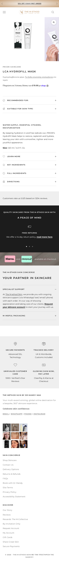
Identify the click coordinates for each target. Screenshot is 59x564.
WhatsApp (17, 414)
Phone (28, 414)
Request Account (11, 528)
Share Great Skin (11, 542)
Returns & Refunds (11, 474)
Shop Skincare (9, 460)
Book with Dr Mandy (13, 483)
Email (6, 414)
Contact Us (8, 465)
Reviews (7, 515)
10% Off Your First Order (29, 3)
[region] (29, 233)
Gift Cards (7, 537)
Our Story (7, 510)
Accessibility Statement (14, 496)
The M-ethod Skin (13, 294)
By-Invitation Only (11, 524)
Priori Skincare (12, 67)
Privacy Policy (9, 492)
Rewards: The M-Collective (15, 519)
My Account (8, 533)
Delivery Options (11, 469)
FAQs (5, 478)
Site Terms (8, 487)
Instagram (39, 414)
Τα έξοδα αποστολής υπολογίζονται (39, 77)
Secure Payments (11, 546)
